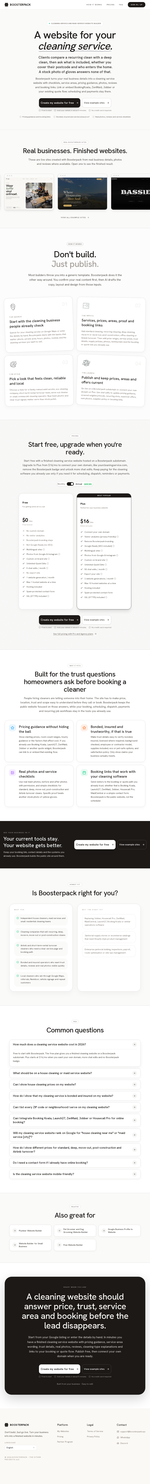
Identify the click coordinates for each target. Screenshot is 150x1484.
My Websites (63, 1431)
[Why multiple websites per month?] (115, 579)
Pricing (110, 4)
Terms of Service (95, 1431)
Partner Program (65, 1441)
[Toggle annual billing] (70, 484)
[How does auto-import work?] (59, 554)
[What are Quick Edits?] (48, 563)
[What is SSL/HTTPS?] (48, 596)
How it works (94, 4)
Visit (22, 205)
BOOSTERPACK (19, 1424)
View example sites (94, 102)
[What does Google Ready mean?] (113, 546)
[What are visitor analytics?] (118, 537)
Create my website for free (57, 102)
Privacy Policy (93, 1436)
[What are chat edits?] (47, 568)
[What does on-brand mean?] (49, 559)
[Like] (12, 205)
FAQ (121, 4)
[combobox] (21, 1447)
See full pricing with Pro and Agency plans (73, 634)
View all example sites (73, 217)
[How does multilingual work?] (44, 549)
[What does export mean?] (101, 574)
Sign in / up (136, 4)
